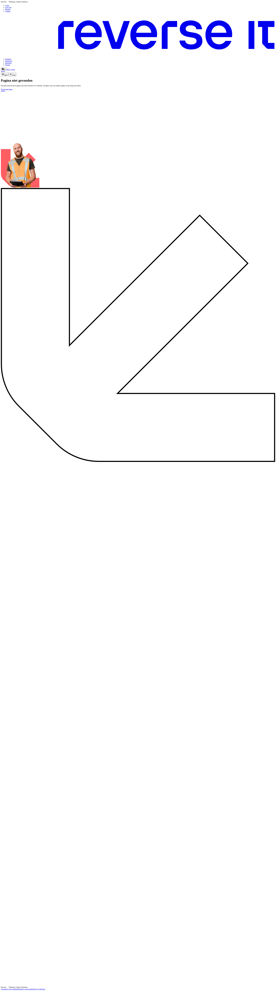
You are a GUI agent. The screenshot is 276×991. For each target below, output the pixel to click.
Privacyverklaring (39, 989)
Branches (8, 63)
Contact (7, 11)
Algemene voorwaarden (9, 989)
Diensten (8, 59)
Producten (8, 61)
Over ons (8, 7)
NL (5, 69)
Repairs (7, 9)
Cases (7, 5)
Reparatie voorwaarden (25, 989)
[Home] (138, 55)
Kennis (7, 65)
